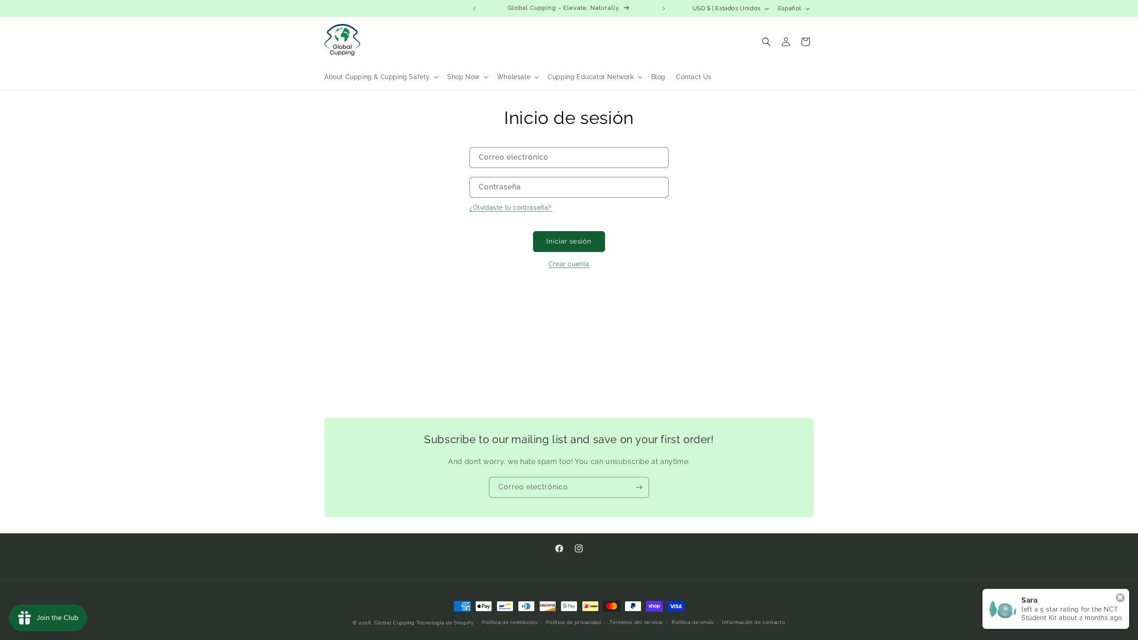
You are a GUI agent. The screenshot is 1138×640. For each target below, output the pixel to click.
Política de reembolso (510, 622)
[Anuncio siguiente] (663, 8)
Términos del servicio (636, 622)
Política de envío (693, 622)
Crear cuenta (569, 264)
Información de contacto (753, 622)
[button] (380, 77)
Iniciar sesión (569, 241)
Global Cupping (394, 623)
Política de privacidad (573, 622)
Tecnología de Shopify (445, 623)
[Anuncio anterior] (474, 8)
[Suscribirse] (639, 487)
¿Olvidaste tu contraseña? (510, 207)
